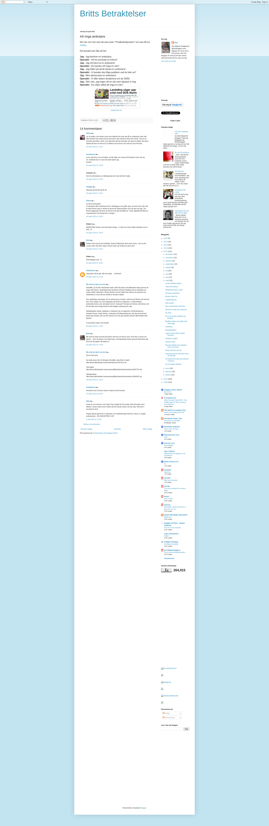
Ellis (88, 401)
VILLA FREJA (169, 451)
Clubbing (168, 327)
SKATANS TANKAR (172, 427)
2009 (166, 382)
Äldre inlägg (147, 429)
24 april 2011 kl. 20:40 (94, 263)
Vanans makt (170, 342)
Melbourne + (168, 517)
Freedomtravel (170, 398)
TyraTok (167, 478)
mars (168, 368)
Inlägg (167, 713)
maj (167, 277)
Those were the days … (172, 429)
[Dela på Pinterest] (114, 120)
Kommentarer (169, 718)
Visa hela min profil (168, 61)
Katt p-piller (169, 303)
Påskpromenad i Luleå (174, 290)
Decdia (167, 486)
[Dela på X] (109, 120)
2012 (166, 248)
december (170, 254)
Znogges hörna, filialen (173, 390)
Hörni (88, 133)
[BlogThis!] (106, 120)
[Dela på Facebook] (112, 120)
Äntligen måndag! (171, 542)
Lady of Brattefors (171, 534)
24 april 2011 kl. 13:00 (94, 165)
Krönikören (90, 387)
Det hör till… (168, 392)
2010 (166, 379)
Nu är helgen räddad (173, 364)
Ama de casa (169, 443)
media (83, 45)
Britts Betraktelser (113, 13)
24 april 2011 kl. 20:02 (94, 233)
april (167, 280)
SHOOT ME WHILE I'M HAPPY (176, 515)
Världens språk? (171, 339)
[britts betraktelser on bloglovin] (172, 106)
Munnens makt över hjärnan (176, 310)
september (170, 264)
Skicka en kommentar (91, 424)
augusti (169, 267)
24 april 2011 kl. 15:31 (94, 193)
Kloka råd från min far (173, 350)
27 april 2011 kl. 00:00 (94, 394)
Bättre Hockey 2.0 (171, 462)
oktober (169, 261)
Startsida (117, 429)
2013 (166, 245)
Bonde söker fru (171, 296)
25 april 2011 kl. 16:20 (94, 380)
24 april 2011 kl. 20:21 (94, 249)
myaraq (167, 505)
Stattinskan (90, 271)
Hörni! (166, 497)
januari (168, 375)
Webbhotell (174, 696)
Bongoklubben (171, 330)
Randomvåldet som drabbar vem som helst (176, 346)
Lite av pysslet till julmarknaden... (175, 552)
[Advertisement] (175, 81)
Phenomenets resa (171, 435)
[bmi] (162, 703)
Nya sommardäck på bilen (175, 306)
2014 (166, 242)
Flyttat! (166, 536)
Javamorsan (169, 558)
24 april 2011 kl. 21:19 (94, 277)
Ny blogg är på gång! (171, 544)
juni (167, 274)
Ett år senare (168, 498)
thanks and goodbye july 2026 (174, 412)
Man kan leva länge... (171, 480)
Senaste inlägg (86, 429)
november (170, 258)
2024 (165, 437)
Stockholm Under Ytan (173, 419)
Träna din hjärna (171, 287)
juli (167, 271)
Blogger (143, 808)
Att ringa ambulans (172, 293)
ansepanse (90, 154)
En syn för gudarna (182, 152)
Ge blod (168, 313)
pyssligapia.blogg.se (172, 550)
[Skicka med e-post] (104, 120)
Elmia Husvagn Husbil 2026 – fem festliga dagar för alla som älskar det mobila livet (175, 402)
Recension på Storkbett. (172, 420)
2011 (166, 251)
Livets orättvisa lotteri (173, 283)
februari (169, 372)
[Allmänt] (165, 696)
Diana (88, 201)
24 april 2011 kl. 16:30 (94, 216)
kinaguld (167, 470)
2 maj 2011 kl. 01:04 (93, 419)
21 (165, 464)
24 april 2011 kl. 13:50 (94, 179)
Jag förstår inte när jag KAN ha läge (182, 212)
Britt (88, 240)
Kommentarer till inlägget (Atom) (105, 433)
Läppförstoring (170, 300)
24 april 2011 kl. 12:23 (94, 147)
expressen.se (116, 110)
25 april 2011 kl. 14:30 (94, 326)
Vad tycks (167, 472)
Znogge (89, 187)
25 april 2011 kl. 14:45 (94, 345)
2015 (166, 238)
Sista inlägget (168, 445)
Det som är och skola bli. (172, 527)
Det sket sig (179, 171)
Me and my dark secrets (95, 284)
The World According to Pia (175, 410)
